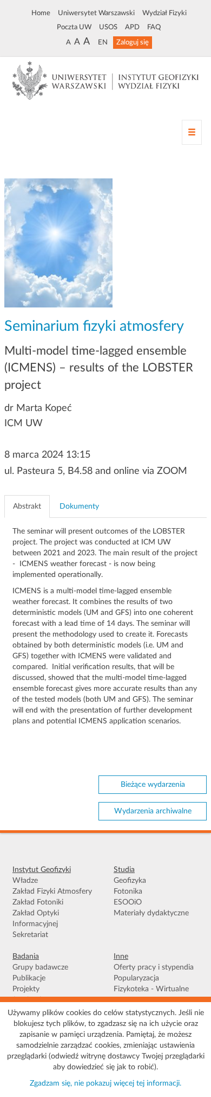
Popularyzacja (136, 978)
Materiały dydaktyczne (151, 913)
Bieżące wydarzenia (153, 784)
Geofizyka (130, 880)
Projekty (25, 989)
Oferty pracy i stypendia (154, 967)
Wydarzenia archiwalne (153, 811)
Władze (25, 880)
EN (103, 42)
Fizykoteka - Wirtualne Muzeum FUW (151, 994)
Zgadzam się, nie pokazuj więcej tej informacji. (105, 1083)
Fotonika (128, 891)
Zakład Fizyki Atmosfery (52, 891)
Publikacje (28, 978)
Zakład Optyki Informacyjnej (35, 918)
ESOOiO (128, 902)
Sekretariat (30, 935)
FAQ (154, 27)
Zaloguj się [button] (132, 42)
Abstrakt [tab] (27, 506)
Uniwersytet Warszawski (96, 13)
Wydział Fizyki (164, 13)
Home (40, 13)
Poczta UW (74, 27)
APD (132, 27)
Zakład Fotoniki (37, 902)
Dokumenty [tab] (79, 506)
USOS (108, 27)
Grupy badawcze (40, 967)
